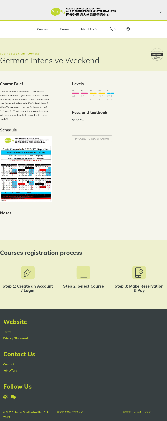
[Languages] (113, 29)
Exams (64, 29)
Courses (42, 29)
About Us (87, 29)
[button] (92, 138)
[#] (160, 12)
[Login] (128, 29)
